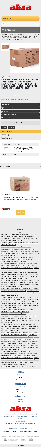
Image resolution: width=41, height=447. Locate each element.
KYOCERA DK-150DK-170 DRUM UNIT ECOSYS (14, 274)
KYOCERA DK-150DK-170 (14, 234)
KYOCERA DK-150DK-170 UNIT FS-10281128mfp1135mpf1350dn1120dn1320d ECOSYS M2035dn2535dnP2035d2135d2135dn (16, 352)
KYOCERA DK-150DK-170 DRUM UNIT (16, 236)
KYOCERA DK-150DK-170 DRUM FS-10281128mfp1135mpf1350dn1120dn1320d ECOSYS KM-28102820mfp (17, 310)
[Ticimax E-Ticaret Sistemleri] (20, 446)
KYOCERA (4, 234)
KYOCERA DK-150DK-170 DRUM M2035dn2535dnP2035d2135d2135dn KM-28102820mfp (20, 339)
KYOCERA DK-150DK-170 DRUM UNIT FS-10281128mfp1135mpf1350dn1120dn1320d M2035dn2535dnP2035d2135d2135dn (16, 262)
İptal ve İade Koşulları (20, 387)
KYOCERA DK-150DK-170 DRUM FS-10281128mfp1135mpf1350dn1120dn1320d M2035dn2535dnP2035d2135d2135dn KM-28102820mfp (19, 318)
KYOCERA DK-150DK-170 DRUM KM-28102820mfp (24, 341)
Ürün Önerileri (6, 138)
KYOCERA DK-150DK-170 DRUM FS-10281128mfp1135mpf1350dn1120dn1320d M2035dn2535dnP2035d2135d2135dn (15, 314)
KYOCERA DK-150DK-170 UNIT (9, 343)
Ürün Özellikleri (7, 131)
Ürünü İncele (6, 212)
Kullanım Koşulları (20, 389)
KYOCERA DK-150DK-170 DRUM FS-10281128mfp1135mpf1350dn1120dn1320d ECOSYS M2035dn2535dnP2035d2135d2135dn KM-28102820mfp (19, 303)
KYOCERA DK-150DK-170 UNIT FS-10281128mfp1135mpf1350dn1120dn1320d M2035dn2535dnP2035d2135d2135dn (18, 364)
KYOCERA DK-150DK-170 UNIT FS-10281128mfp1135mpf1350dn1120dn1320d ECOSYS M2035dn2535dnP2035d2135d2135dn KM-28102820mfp (19, 356)
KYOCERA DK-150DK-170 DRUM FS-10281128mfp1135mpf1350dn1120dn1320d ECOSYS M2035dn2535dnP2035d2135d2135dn (20, 299)
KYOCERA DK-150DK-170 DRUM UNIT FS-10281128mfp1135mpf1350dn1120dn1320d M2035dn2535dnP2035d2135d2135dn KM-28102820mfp (19, 266)
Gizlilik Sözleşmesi (20, 392)
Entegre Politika (20, 380)
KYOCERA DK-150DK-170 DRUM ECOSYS (12, 326)
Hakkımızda (20, 375)
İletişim (20, 377)
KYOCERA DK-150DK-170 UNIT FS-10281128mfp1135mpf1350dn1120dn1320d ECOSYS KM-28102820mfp (20, 360)
